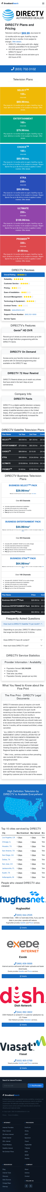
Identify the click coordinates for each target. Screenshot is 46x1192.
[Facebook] (26, 1186)
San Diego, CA (8, 855)
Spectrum (28, 1138)
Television (21, 319)
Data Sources (7, 1180)
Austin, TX (6, 872)
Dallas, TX (6, 859)
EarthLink (28, 1127)
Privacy (5, 1115)
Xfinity (27, 1131)
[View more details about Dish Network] (23, 995)
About (26, 1169)
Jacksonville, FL (8, 868)
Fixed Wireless (7, 1145)
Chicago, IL (6, 842)
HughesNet (28, 1145)
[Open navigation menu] (43, 3)
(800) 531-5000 (30, 314)
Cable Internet (7, 1138)
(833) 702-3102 (25, 69)
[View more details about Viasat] (23, 1043)
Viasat (27, 1141)
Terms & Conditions (13, 1115)
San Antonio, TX (8, 850)
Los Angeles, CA (8, 837)
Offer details (16, 41)
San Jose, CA (7, 864)
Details (24, 927)
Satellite (23, 923)
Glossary (5, 1176)
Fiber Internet (7, 1131)
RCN (26, 1151)
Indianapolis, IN (8, 877)
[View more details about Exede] (23, 946)
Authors (27, 1173)
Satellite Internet (8, 1148)
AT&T (26, 1134)
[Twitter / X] (30, 1186)
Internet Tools (7, 1173)
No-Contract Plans (8, 1151)
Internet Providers (8, 1127)
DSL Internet (6, 1141)
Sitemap (5, 1186)
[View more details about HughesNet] (23, 898)
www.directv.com (18, 310)
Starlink (27, 1158)
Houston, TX (7, 846)
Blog (4, 1169)
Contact (27, 1176)
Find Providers (37, 1086)
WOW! (27, 1155)
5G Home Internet (8, 1134)
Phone (31, 923)
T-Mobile (27, 1148)
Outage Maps (7, 1183)
